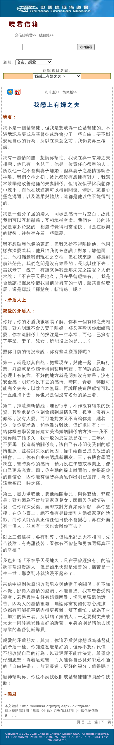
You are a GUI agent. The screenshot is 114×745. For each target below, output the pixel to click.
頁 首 (81, 722)
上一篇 (92, 722)
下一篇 (106, 722)
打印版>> (52, 92)
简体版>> (70, 92)
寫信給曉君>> (26, 35)
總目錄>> (46, 35)
